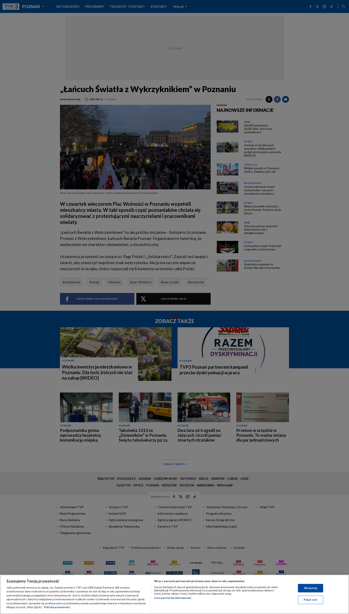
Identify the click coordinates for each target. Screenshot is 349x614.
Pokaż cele (310, 599)
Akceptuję (310, 588)
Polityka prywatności (57, 607)
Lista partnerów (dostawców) (172, 597)
